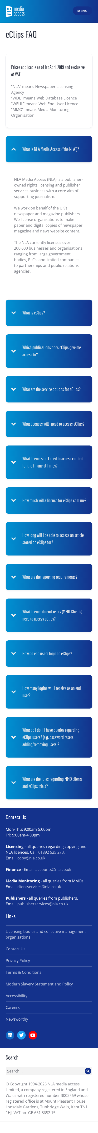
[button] (49, 149)
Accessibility (16, 995)
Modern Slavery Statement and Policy (39, 984)
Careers (13, 1007)
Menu (82, 11)
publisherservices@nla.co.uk (42, 904)
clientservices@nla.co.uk (39, 886)
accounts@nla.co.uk (53, 869)
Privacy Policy (18, 960)
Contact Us (15, 949)
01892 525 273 (51, 852)
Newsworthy (17, 1019)
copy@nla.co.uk (31, 858)
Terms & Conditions (23, 972)
